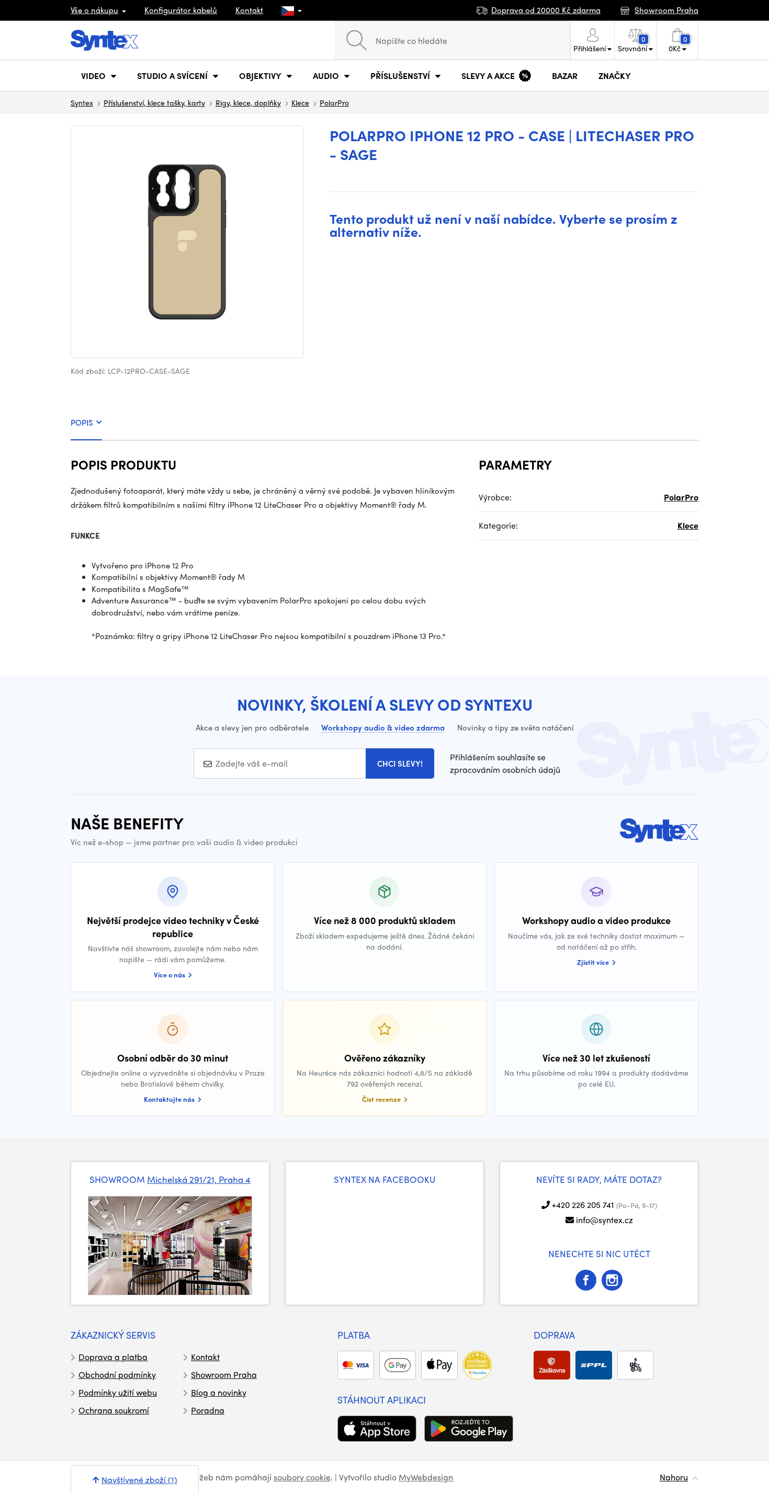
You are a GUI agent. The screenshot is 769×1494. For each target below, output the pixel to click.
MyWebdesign (426, 1477)
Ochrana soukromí (113, 1410)
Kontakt (249, 10)
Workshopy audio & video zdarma (383, 727)
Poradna (207, 1410)
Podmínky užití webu (117, 1392)
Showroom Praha (224, 1374)
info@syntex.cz (604, 1220)
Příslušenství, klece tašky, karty (154, 102)
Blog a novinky (218, 1392)
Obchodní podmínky (117, 1374)
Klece (300, 102)
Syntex (82, 102)
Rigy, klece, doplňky (248, 102)
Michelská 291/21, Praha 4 (199, 1179)
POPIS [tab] (82, 422)
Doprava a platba (113, 1357)
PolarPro (334, 102)
